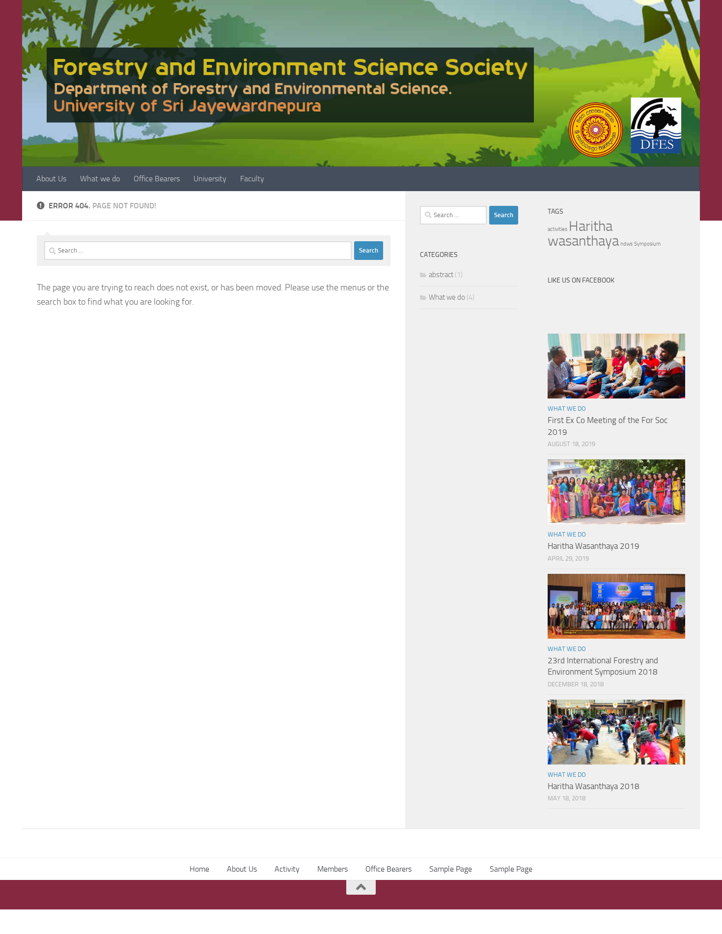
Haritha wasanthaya (583, 234)
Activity (287, 869)
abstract (441, 274)
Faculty (252, 178)
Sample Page (450, 869)
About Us (51, 178)
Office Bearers (157, 178)
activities (557, 229)
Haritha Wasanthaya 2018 (593, 786)
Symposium (647, 244)
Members (332, 869)
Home (199, 869)
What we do (100, 178)
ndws (626, 244)
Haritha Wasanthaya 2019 (593, 546)
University (210, 178)
